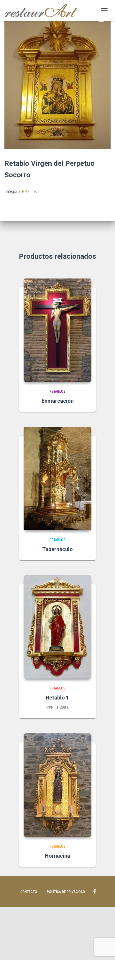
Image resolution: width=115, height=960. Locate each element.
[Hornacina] (57, 785)
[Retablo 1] (57, 627)
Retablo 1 (57, 697)
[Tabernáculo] (57, 478)
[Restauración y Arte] (43, 10)
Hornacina (57, 856)
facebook (94, 891)
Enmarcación (58, 401)
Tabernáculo (57, 549)
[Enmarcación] (57, 330)
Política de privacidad (66, 892)
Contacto (28, 892)
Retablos (29, 191)
